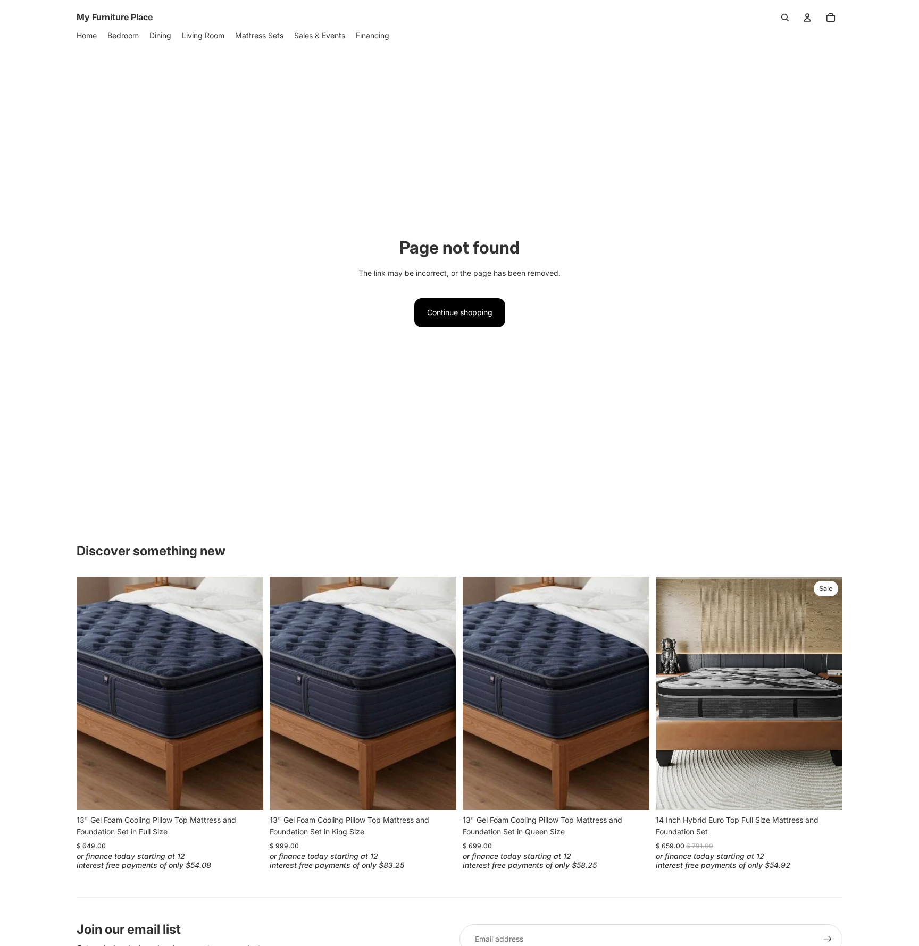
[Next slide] (247, 693)
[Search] (785, 17)
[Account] (807, 17)
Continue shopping (459, 312)
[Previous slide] (92, 693)
